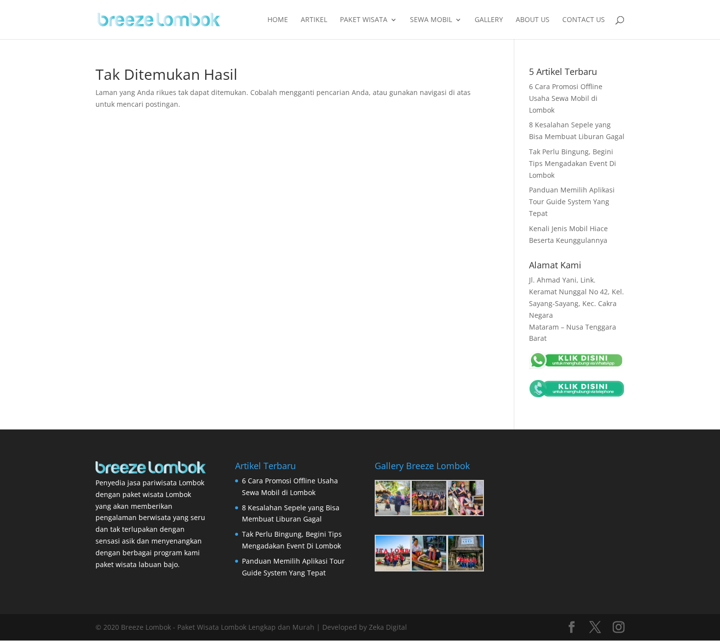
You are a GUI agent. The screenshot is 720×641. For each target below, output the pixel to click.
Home (277, 20)
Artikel (314, 20)
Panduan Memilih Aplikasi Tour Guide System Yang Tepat (572, 201)
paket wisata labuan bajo (137, 564)
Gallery (489, 20)
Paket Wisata (363, 20)
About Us (533, 20)
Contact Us (583, 20)
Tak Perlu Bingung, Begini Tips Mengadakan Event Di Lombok (572, 163)
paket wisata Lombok (156, 494)
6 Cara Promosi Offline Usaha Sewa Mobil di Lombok (565, 98)
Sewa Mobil (431, 20)
